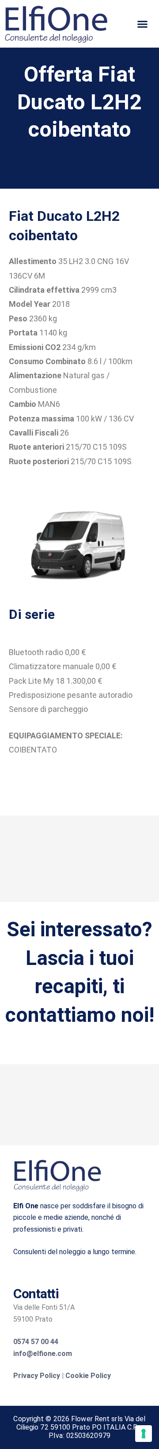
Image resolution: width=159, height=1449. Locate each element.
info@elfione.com (42, 1353)
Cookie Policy (88, 1375)
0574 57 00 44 (35, 1341)
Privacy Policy (36, 1375)
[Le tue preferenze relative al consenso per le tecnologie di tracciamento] (143, 1433)
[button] (142, 23)
